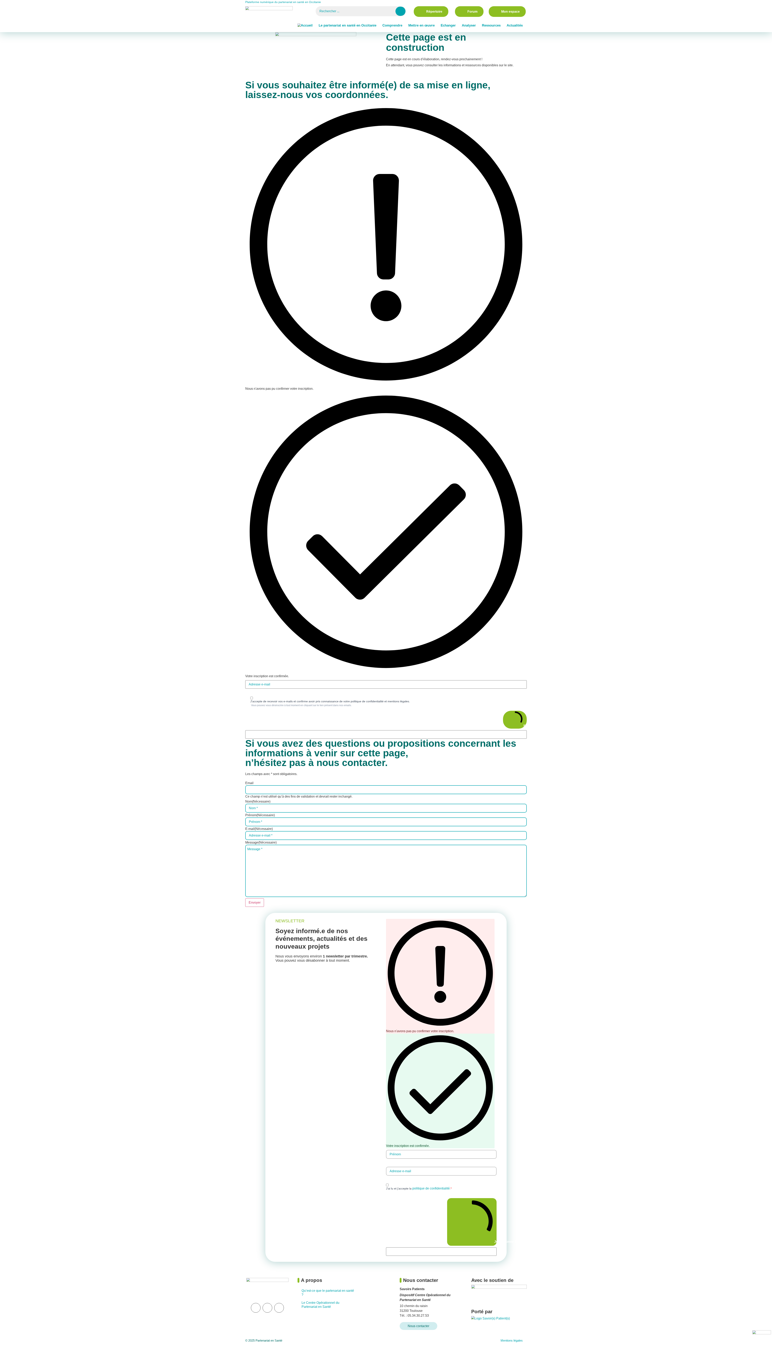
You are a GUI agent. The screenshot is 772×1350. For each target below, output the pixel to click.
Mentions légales (512, 1340)
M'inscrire (525, 725)
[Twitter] (267, 1308)
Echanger (448, 25)
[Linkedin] (256, 1308)
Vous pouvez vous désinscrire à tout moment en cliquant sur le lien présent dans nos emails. (301, 705)
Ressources (491, 25)
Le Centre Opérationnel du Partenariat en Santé (320, 1304)
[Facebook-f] (279, 1308)
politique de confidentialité (431, 1188)
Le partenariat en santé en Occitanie (347, 25)
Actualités (515, 25)
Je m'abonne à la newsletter (495, 1241)
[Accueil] (305, 25)
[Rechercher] (400, 11)
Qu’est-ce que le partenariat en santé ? (328, 1292)
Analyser (469, 25)
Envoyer (255, 902)
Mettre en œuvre (421, 25)
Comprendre (392, 25)
